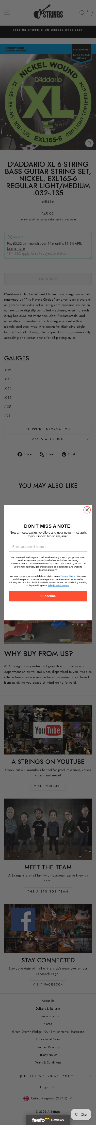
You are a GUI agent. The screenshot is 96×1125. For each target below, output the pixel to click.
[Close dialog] (87, 509)
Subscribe (48, 596)
